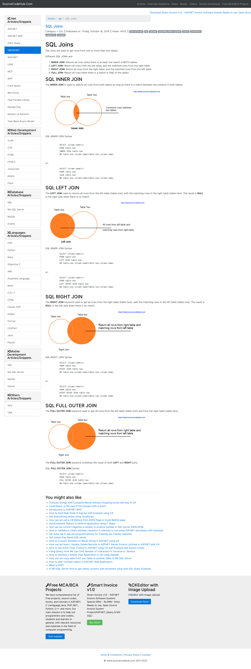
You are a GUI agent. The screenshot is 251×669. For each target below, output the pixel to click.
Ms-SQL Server (16, 209)
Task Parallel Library (19, 99)
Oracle (11, 223)
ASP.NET (12, 28)
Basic (10, 285)
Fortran (12, 321)
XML (10, 271)
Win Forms (13, 92)
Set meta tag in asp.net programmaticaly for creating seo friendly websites (90, 533)
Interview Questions (159, 3)
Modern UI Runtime (18, 114)
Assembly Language (19, 278)
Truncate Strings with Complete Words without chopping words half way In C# (92, 502)
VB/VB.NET (14, 50)
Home (51, 18)
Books (183, 3)
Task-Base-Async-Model (21, 121)
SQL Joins (54, 26)
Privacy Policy (132, 654)
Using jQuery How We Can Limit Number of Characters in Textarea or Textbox (92, 551)
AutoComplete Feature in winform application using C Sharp (82, 523)
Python (11, 250)
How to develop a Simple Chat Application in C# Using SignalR (84, 554)
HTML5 (12, 161)
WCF (10, 71)
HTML (11, 154)
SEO (10, 405)
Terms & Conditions (111, 654)
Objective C (14, 264)
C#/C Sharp (14, 43)
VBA (10, 412)
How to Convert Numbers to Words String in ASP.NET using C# (84, 540)
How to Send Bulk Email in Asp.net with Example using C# (81, 513)
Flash (10, 183)
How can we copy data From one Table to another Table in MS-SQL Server (90, 558)
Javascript (13, 168)
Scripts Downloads (209, 3)
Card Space (14, 85)
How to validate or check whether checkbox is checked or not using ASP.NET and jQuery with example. (106, 530)
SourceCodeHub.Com (17, 4)
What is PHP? (56, 565)
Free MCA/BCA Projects (235, 3)
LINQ (10, 64)
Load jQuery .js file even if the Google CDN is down (77, 506)
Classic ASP (14, 306)
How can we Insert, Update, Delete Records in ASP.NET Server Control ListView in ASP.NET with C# (104, 544)
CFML (11, 299)
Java (10, 335)
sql (59, 18)
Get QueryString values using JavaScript (71, 516)
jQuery (11, 176)
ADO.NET (13, 57)
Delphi (11, 314)
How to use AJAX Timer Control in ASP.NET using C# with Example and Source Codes (96, 547)
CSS (10, 147)
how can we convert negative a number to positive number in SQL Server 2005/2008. (96, 526)
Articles (141, 3)
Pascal (11, 342)
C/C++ (11, 292)
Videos (193, 3)
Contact (146, 654)
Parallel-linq (14, 107)
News (175, 3)
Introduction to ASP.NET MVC (65, 509)
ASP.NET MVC (15, 36)
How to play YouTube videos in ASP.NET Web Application (80, 561)
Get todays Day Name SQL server (67, 537)
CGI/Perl (12, 328)
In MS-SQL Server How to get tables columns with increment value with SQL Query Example (100, 568)
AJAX (11, 140)
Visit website (55, 636)
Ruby (10, 257)
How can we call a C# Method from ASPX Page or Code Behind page (87, 520)
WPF (10, 78)
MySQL (11, 216)
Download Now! (139, 601)
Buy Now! (94, 622)
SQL (10, 202)
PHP (10, 243)
